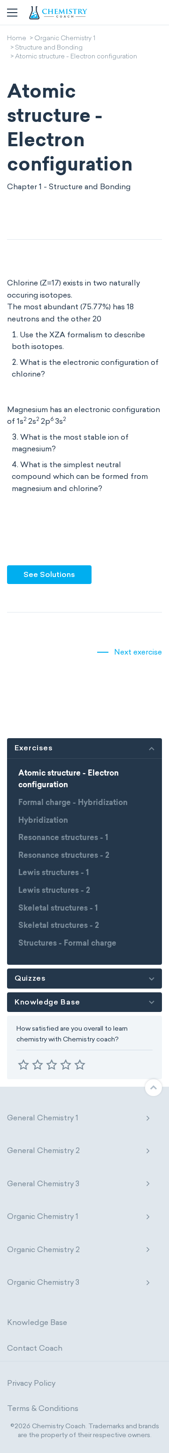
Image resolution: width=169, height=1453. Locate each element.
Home (16, 39)
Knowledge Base (37, 1322)
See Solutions (49, 574)
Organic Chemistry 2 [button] (43, 1249)
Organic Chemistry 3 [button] (43, 1282)
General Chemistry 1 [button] (42, 1117)
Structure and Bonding (49, 48)
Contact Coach (34, 1348)
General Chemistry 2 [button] (43, 1150)
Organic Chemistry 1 (64, 39)
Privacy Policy (31, 1383)
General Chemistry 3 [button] (43, 1183)
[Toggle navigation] (12, 12)
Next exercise (138, 652)
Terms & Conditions (42, 1408)
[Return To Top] (153, 1087)
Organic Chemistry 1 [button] (42, 1216)
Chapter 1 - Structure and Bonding (69, 186)
